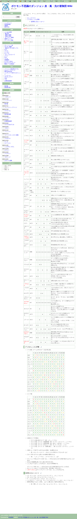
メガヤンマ (7, 97)
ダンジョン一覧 (8, 45)
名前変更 (47, 1)
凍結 (22, 1)
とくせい (6, 52)
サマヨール (7, 110)
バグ (5, 79)
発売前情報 (7, 24)
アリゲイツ (7, 153)
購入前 (7, 33)
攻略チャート (8, 39)
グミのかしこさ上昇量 (33, 19)
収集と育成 (8, 36)
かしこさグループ (10, 54)
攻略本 (6, 25)
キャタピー (7, 117)
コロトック (7, 157)
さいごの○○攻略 (8, 40)
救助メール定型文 (9, 64)
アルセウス (7, 138)
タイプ (6, 50)
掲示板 (6, 86)
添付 (37, 1)
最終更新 (66, 1)
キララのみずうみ (9, 124)
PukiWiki (11, 517)
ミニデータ (7, 75)
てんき (6, 58)
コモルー (6, 128)
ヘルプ (73, 1)
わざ (5, 49)
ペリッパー (7, 131)
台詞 (5, 78)
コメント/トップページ (10, 107)
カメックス (7, 143)
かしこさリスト (31, 18)
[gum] (39, 346)
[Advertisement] (39, 499)
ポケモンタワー (8, 77)
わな (5, 57)
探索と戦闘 (8, 35)
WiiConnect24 (8, 71)
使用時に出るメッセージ (37, 21)
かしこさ (6, 53)
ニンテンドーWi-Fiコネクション (12, 73)
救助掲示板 (7, 87)
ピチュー (6, 150)
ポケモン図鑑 (8, 46)
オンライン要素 (9, 37)
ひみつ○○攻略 (8, 160)
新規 (53, 1)
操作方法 (6, 27)
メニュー (11, 1)
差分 (27, 1)
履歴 (32, 1)
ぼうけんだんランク (9, 62)
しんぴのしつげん (9, 146)
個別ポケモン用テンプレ (11, 48)
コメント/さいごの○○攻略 (11, 135)
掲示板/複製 (7, 114)
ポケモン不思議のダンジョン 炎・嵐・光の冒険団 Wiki (41, 6)
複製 (41, 1)
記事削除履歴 (8, 81)
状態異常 (6, 60)
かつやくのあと (8, 61)
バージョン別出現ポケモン (11, 69)
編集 (18, 1)
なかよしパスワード (9, 70)
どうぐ (6, 56)
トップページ (8, 23)
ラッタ (6, 142)
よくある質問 (8, 32)
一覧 (58, 1)
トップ (3, 1)
